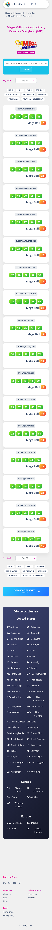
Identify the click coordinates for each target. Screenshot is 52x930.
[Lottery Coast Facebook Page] (3, 884)
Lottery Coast (27, 925)
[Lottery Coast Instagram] (8, 884)
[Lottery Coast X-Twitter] (18, 884)
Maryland (32, 13)
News (5, 901)
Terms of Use (8, 912)
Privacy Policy (8, 915)
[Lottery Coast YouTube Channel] (13, 884)
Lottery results (19, 13)
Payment (31, 897)
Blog (5, 897)
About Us (7, 894)
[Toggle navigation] (43, 4)
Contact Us (32, 894)
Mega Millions (14, 16)
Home (7, 13)
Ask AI (27, 70)
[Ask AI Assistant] (31, 3)
